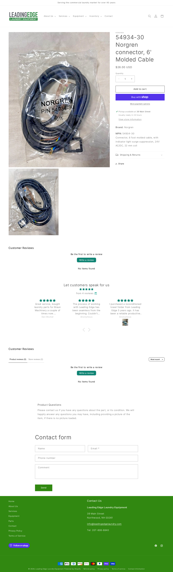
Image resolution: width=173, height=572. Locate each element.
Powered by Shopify (72, 569)
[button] (49, 16)
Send (43, 487)
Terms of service (118, 569)
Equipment (14, 516)
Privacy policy (103, 569)
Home (12, 501)
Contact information (136, 569)
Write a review (86, 260)
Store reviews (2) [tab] (35, 359)
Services (13, 511)
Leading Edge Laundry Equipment (50, 569)
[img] (86, 289)
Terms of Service (17, 536)
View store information (130, 119)
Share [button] (121, 163)
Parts (11, 521)
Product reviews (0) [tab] (18, 359)
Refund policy (89, 569)
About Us (13, 506)
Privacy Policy (15, 531)
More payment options (140, 104)
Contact (12, 526)
